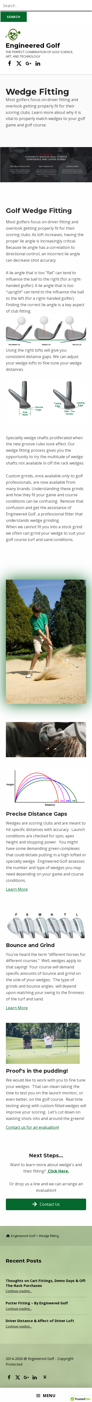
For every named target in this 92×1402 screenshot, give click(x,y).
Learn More (17, 889)
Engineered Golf (33, 45)
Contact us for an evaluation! (32, 1127)
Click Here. (58, 1171)
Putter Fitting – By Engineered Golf (37, 1303)
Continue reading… (19, 1291)
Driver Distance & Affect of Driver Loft (40, 1320)
